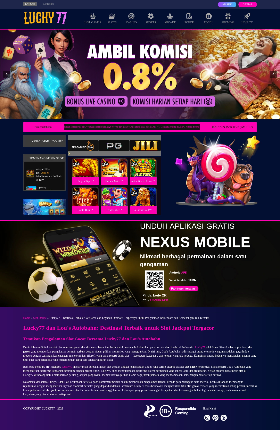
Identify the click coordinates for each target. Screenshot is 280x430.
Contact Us (48, 3)
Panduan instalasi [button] (183, 288)
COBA (85, 162)
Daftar (248, 4)
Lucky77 (200, 347)
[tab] (83, 145)
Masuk (227, 4)
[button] (6, 74)
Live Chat (30, 3)
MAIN (85, 171)
